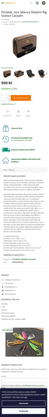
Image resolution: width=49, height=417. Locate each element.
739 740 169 (9, 283)
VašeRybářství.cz (11, 287)
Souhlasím (23, 411)
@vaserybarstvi (10, 294)
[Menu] (43, 3)
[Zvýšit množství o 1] (9, 96)
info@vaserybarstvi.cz (13, 280)
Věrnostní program (8, 313)
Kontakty (4, 304)
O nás (3, 307)
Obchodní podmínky (8, 316)
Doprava (4, 310)
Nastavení (23, 403)
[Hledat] (31, 3)
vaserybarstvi (10, 290)
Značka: (9, 24)
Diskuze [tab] (12, 170)
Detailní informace (7, 104)
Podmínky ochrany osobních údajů (13, 319)
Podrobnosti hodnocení (30, 22)
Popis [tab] (5, 170)
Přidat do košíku (22, 98)
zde (25, 397)
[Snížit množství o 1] (9, 99)
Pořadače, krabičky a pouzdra (24, 259)
